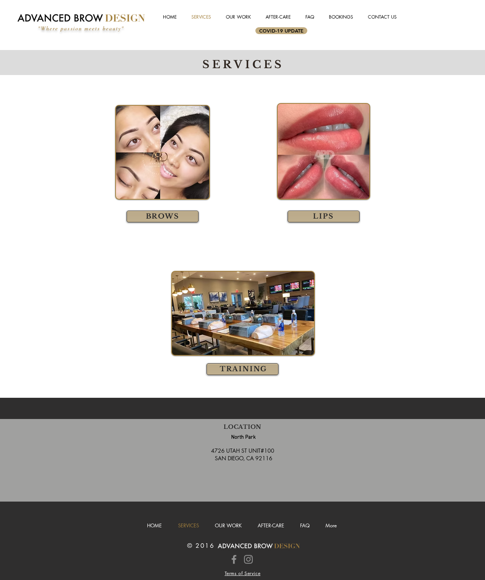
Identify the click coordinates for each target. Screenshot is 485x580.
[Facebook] (234, 559)
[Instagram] (248, 559)
